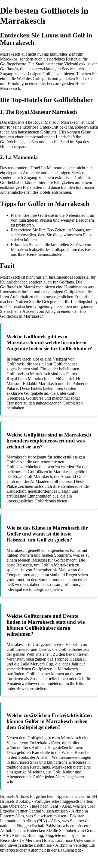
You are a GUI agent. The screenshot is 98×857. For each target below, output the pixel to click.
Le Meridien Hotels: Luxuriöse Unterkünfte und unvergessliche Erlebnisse (47, 843)
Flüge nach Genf (43, 806)
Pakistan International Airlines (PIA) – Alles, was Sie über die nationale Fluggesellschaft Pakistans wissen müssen (45, 821)
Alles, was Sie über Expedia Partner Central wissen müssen (47, 808)
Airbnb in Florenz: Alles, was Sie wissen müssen (44, 813)
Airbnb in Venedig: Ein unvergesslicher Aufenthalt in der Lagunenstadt (47, 847)
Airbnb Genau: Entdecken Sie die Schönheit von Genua (48, 830)
